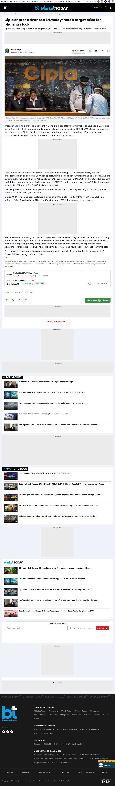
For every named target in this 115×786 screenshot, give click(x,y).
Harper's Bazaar (71, 1)
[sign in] (110, 7)
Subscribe (98, 7)
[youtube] (7, 731)
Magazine (65, 715)
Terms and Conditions (86, 772)
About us (10, 772)
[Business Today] (51, 7)
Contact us (26, 772)
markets (15, 14)
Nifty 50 (48, 744)
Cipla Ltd (19, 125)
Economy (54, 711)
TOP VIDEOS (19, 468)
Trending (53, 715)
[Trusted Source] (78, 51)
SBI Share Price (81, 759)
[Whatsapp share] (90, 51)
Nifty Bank (59, 744)
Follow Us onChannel (97, 300)
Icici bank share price (100, 759)
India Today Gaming (46, 1)
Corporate (95, 711)
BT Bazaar (17, 1)
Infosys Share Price (64, 759)
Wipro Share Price (42, 762)
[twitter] (11, 731)
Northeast (35, 1)
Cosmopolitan (59, 1)
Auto (106, 715)
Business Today (6, 1)
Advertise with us (44, 772)
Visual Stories (40, 715)
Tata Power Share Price (62, 762)
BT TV (87, 715)
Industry (97, 715)
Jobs (37, 719)
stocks (22, 14)
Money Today (81, 711)
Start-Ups (77, 715)
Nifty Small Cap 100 (75, 744)
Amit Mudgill (16, 49)
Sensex (38, 744)
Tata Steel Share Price (44, 733)
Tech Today (67, 711)
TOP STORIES (14, 377)
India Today (26, 1)
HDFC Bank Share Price (90, 729)
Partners (105, 772)
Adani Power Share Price (68, 729)
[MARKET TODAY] (13, 562)
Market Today (40, 711)
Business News (6, 14)
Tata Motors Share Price (44, 729)
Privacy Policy (64, 772)
